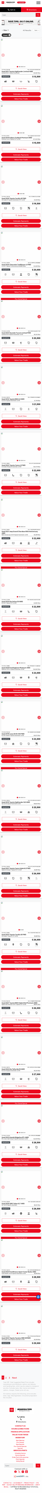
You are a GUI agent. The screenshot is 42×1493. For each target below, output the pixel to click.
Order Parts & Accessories (20, 1457)
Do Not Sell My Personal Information (20, 1485)
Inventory (20, 1437)
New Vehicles (20, 1440)
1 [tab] (17, 66)
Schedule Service (20, 1453)
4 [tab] (22, 66)
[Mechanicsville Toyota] (8, 2)
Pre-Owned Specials (20, 1446)
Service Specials (20, 1455)
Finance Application (20, 1432)
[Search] (38, 15)
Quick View (22, 88)
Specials (20, 1448)
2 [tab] (19, 66)
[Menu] (38, 3)
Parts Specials (20, 1459)
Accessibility (17, 1483)
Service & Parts (20, 1450)
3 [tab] (21, 66)
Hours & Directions (20, 1429)
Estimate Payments (21, 94)
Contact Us (20, 1426)
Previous (3, 55)
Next (39, 55)
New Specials (20, 1444)
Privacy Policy (29, 1483)
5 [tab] (24, 66)
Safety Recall (20, 1461)
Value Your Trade (21, 98)
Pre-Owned (20, 1442)
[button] (38, 1297)
